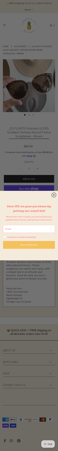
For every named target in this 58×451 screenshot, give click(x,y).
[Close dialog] (54, 195)
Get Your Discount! (29, 245)
